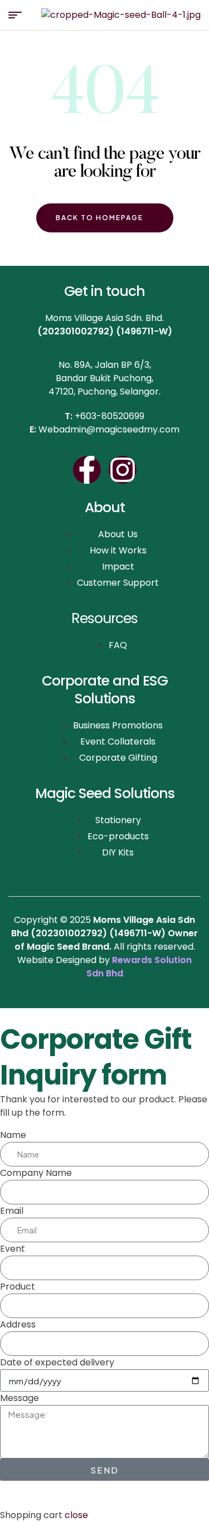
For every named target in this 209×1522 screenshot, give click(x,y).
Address (18, 1324)
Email (11, 1210)
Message (19, 1398)
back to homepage (99, 217)
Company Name (36, 1172)
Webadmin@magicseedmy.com (108, 429)
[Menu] (19, 15)
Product (17, 1286)
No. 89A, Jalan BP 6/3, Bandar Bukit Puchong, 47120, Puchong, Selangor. (104, 378)
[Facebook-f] (87, 470)
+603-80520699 (109, 416)
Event (12, 1248)
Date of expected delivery (57, 1362)
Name (13, 1135)
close (76, 1515)
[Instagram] (123, 470)
